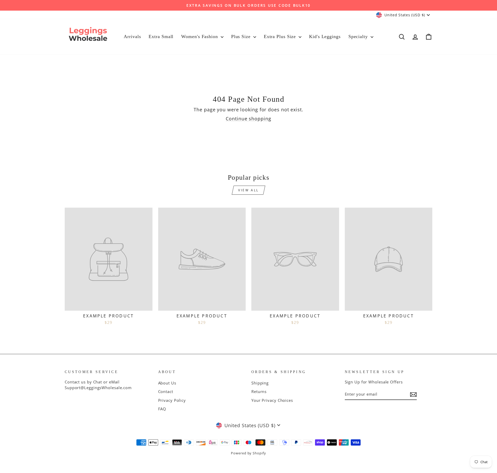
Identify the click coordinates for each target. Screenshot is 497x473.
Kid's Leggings (325, 36)
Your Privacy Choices (272, 400)
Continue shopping (248, 118)
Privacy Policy (172, 400)
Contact (165, 391)
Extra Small (161, 36)
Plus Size (241, 36)
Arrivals (132, 36)
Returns (259, 391)
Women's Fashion (200, 36)
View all (248, 190)
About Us (167, 382)
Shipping (260, 382)
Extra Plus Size (280, 36)
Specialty (358, 36)
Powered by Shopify (248, 453)
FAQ (162, 408)
